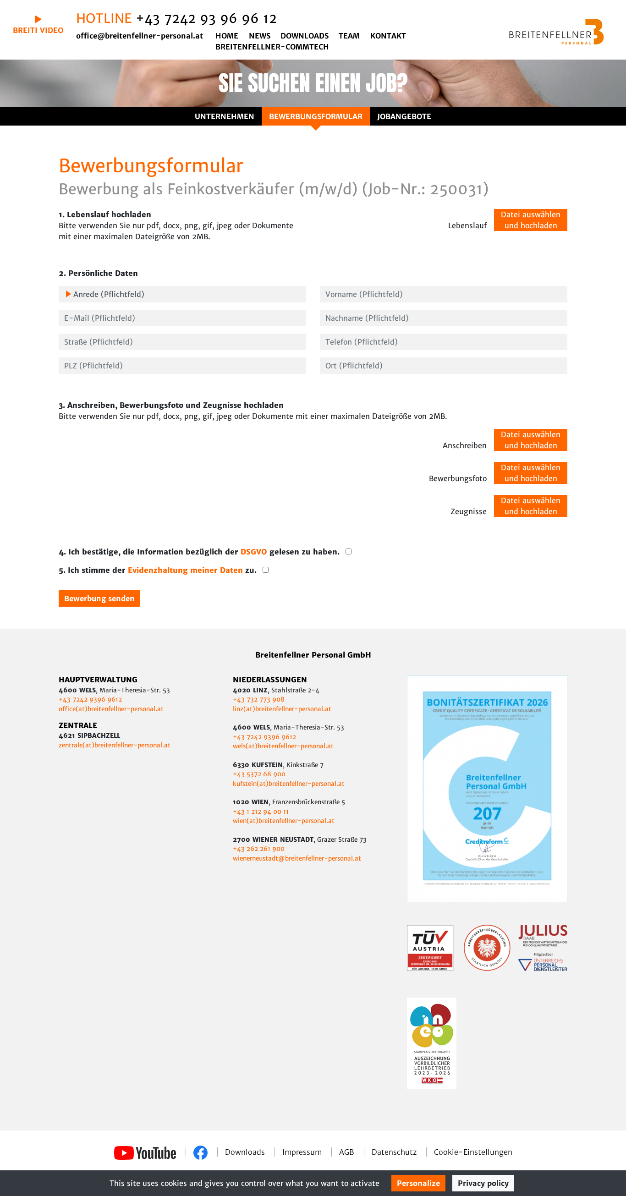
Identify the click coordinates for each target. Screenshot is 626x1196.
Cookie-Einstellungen (473, 1152)
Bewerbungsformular (315, 116)
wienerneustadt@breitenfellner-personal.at (297, 858)
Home (226, 35)
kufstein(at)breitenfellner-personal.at (289, 784)
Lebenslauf (467, 225)
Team (349, 35)
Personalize (418, 1183)
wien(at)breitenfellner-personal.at (284, 821)
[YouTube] (146, 1152)
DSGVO (255, 551)
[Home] (556, 31)
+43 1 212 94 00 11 (261, 812)
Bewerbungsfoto (458, 478)
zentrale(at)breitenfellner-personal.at (114, 745)
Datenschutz (395, 1152)
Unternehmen (224, 116)
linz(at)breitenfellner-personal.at (282, 709)
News (259, 35)
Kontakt (388, 35)
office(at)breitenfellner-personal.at (111, 709)
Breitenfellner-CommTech (272, 46)
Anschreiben (465, 445)
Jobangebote (404, 116)
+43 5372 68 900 (259, 774)
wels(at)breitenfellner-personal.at (283, 746)
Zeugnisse (468, 511)
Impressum (303, 1152)
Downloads (304, 35)
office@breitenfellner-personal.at (139, 35)
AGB (348, 1152)
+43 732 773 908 (259, 699)
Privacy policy (483, 1183)
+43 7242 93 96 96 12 (206, 18)
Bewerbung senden (99, 598)
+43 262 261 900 (259, 849)
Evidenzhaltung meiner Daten (186, 570)
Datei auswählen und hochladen (530, 220)
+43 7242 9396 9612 (90, 699)
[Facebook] (201, 1152)
